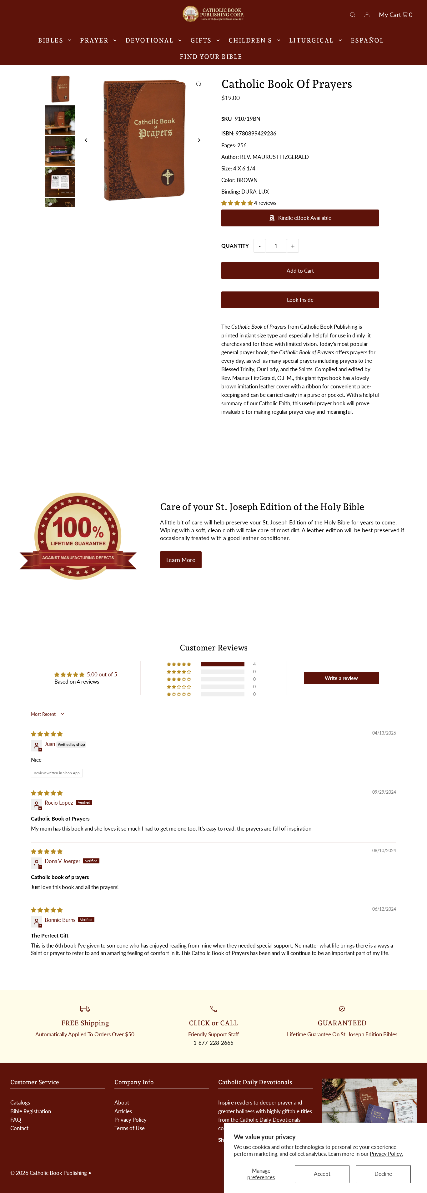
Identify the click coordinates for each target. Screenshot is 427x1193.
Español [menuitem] (367, 40)
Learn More (180, 559)
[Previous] (86, 140)
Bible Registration (30, 1111)
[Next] (199, 140)
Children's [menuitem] (250, 40)
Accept (322, 1173)
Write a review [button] (341, 678)
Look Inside (300, 299)
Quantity (235, 245)
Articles (123, 1111)
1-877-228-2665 (213, 1042)
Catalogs (20, 1102)
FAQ (15, 1119)
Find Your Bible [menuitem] (211, 56)
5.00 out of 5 (102, 674)
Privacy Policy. (386, 1153)
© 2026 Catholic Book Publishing (48, 1173)
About (121, 1102)
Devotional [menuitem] (149, 40)
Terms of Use (129, 1128)
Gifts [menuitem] (201, 40)
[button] (237, 203)
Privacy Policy (130, 1119)
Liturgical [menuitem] (311, 40)
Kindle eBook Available (304, 218)
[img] (47, 733)
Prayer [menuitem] (94, 40)
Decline (383, 1173)
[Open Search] (352, 14)
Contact (19, 1128)
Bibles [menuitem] (50, 40)
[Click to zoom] (199, 84)
